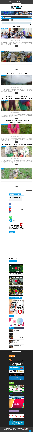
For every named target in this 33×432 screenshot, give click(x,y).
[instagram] (17, 1)
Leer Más (16, 69)
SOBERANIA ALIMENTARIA (4, 28)
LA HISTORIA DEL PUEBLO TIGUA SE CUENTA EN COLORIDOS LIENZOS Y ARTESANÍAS (18, 334)
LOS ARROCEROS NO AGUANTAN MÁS (16, 166)
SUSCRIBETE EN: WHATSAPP (16, 217)
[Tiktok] (20, 352)
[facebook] (14, 1)
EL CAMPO (2, 168)
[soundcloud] (19, 353)
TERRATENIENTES (3, 75)
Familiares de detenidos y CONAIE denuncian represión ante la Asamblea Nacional (18, 346)
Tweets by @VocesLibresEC (13, 258)
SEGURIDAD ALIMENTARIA (4, 124)
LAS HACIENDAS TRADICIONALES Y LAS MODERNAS (16, 73)
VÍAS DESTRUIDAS (3, 146)
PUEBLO (2, 51)
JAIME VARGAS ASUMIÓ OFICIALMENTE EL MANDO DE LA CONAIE (18, 337)
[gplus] (21, 1)
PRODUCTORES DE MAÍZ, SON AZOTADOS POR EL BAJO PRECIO (16, 49)
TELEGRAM (13, 220)
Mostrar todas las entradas (25, 22)
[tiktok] (22, 1)
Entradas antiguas (28, 190)
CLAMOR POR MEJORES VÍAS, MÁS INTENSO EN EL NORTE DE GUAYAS (16, 144)
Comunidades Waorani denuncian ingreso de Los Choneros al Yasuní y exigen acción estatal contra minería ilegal (16, 342)
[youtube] (19, 1)
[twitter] (16, 1)
